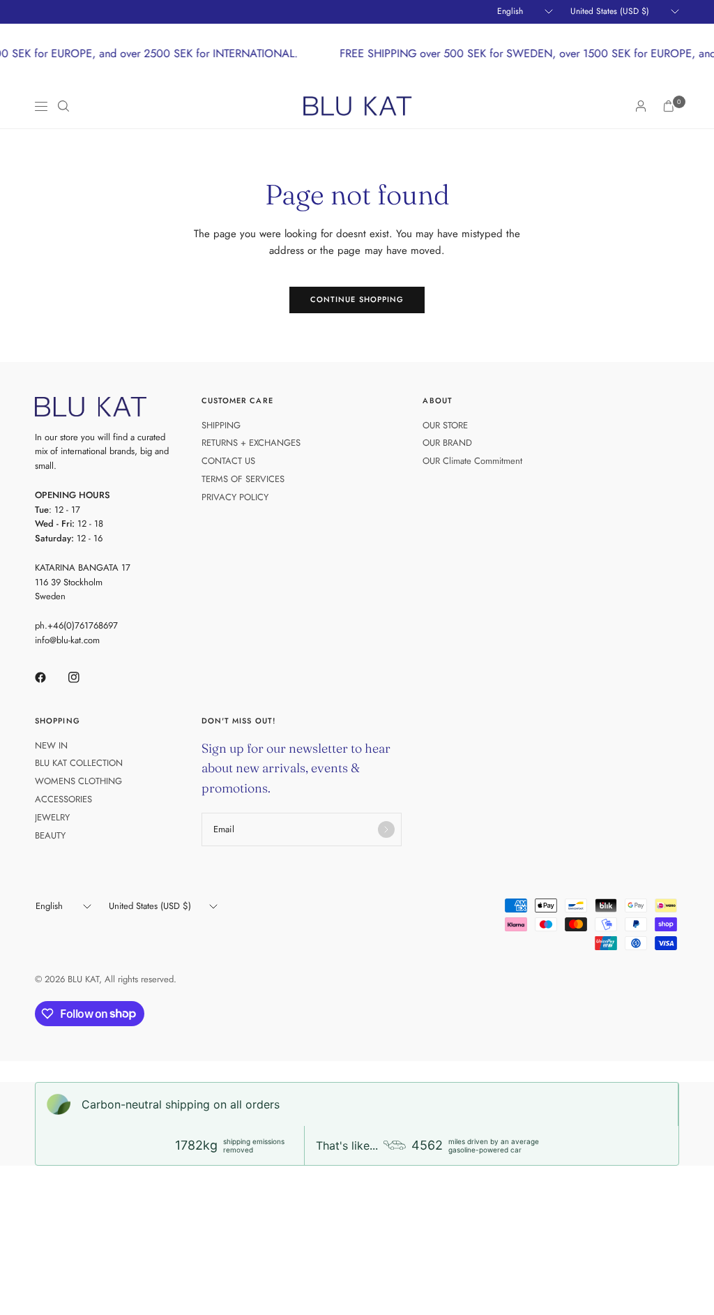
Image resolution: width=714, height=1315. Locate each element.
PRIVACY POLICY (235, 497)
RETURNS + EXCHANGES (251, 442)
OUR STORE (445, 425)
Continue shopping (357, 299)
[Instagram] (83, 677)
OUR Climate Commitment (472, 460)
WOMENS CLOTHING (78, 781)
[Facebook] (50, 677)
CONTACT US (228, 460)
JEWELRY (52, 817)
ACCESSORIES (63, 799)
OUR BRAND (447, 442)
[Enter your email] (386, 829)
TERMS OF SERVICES (243, 479)
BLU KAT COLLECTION (79, 762)
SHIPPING (221, 425)
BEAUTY (50, 835)
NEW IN (51, 745)
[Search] (63, 106)
